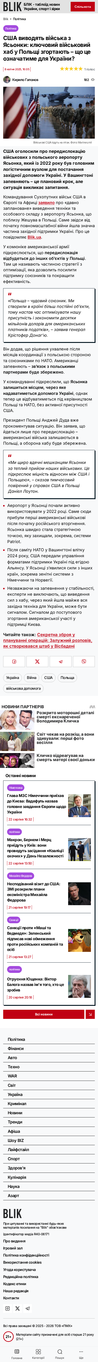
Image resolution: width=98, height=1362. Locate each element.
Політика (10, 28)
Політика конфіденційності (26, 1255)
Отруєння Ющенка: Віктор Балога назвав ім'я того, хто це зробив (35, 984)
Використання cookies (22, 1262)
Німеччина (15, 787)
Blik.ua (34, 237)
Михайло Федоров (20, 875)
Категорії (38, 1357)
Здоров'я (17, 1168)
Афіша (14, 1131)
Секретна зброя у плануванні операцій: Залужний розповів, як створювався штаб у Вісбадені (47, 640)
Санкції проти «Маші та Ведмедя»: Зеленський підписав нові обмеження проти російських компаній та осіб (35, 939)
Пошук (59, 1357)
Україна (15, 1094)
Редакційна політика (20, 1276)
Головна (16, 1358)
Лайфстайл (18, 1149)
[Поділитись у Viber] (84, 661)
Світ (12, 1085)
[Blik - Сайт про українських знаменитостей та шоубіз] (12, 1216)
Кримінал (17, 1103)
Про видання (14, 1241)
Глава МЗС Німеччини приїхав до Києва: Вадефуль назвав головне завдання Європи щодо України (36, 803)
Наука (13, 1186)
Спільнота (83, 6)
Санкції (13, 920)
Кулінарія (17, 1177)
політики (14, 832)
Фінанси (15, 1048)
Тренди (15, 1122)
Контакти (11, 1298)
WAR (12, 1076)
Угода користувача (19, 1269)
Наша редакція (15, 1291)
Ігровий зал (13, 1248)
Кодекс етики (14, 1283)
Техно (13, 1067)
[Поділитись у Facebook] (14, 661)
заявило (46, 202)
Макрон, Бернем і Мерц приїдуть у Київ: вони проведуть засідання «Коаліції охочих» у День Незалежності (35, 847)
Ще (81, 1357)
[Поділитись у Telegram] (61, 661)
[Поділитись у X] (37, 661)
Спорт (14, 1159)
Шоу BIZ (16, 1140)
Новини (15, 1113)
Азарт (13, 1195)
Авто (12, 1057)
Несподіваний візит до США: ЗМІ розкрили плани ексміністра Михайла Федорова (33, 892)
